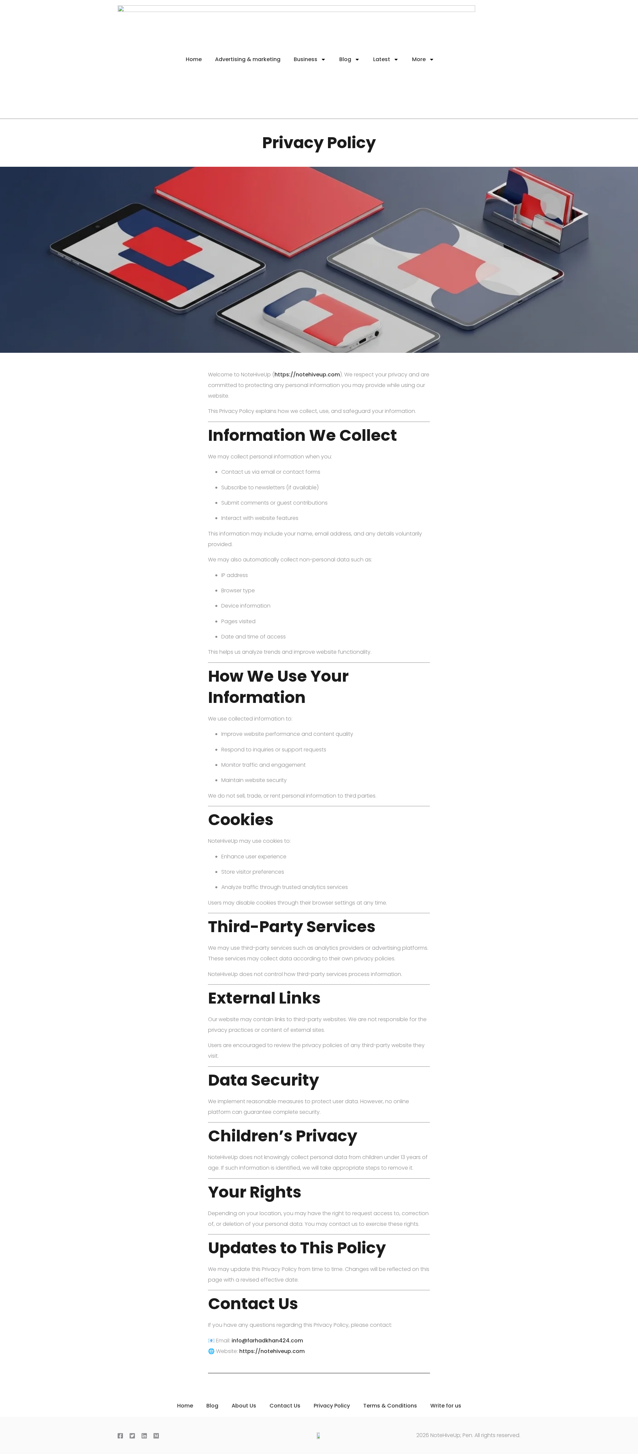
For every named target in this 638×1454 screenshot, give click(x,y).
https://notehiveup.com (307, 374)
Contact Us (284, 1405)
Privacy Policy (332, 1405)
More (419, 59)
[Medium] (157, 1437)
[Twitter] (134, 1437)
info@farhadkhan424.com (267, 1340)
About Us (244, 1405)
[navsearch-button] (501, 59)
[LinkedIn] (146, 1437)
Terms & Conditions (390, 1405)
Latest (381, 59)
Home (194, 59)
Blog (345, 59)
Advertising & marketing (247, 59)
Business (305, 59)
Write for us (445, 1405)
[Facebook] (122, 1437)
